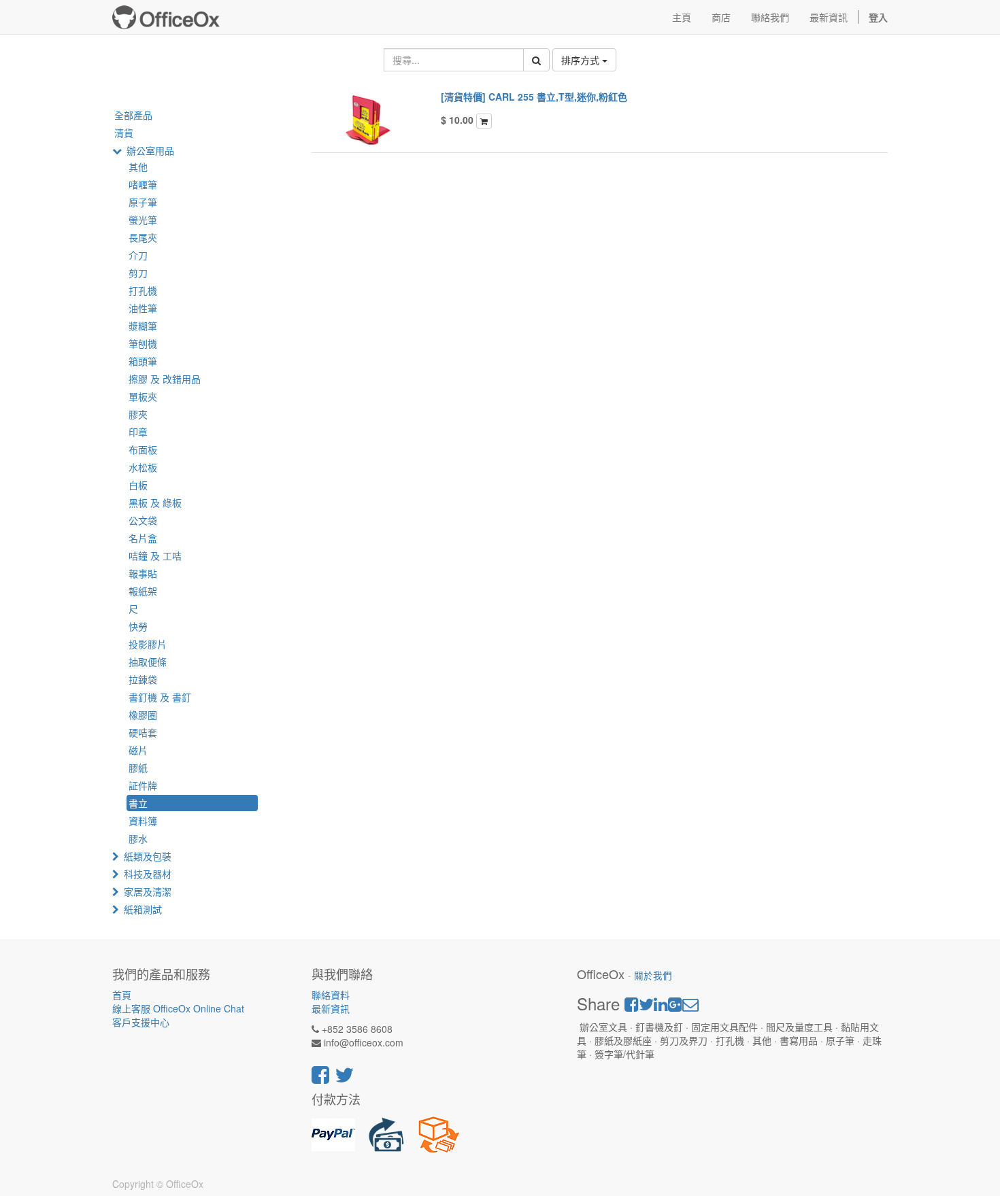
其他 (138, 166)
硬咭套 (143, 732)
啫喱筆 (143, 184)
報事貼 (143, 573)
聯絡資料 (331, 995)
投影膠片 (148, 644)
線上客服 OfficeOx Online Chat (178, 1008)
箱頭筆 (143, 361)
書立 (138, 803)
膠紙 (138, 767)
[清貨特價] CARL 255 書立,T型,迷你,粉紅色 (534, 96)
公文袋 (143, 520)
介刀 (138, 255)
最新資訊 (331, 1008)
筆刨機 (143, 343)
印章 (138, 432)
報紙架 (143, 591)
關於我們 (653, 975)
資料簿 (143, 820)
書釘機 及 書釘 (160, 697)
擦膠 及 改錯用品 (165, 379)
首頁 (121, 995)
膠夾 (138, 414)
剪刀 (138, 272)
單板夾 (143, 396)
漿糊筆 (143, 325)
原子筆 (143, 202)
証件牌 (143, 785)
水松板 (143, 467)
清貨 (123, 132)
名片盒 (143, 538)
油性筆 (143, 308)
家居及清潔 (147, 891)
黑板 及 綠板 (155, 502)
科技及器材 (147, 874)
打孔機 (143, 290)
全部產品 (133, 115)
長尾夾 (143, 237)
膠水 (138, 838)
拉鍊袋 (143, 679)
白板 (138, 485)
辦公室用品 (150, 150)
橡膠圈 (143, 714)
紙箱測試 (143, 909)
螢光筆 (143, 219)
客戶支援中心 (140, 1022)
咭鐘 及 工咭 (155, 555)
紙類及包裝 (147, 856)
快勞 (138, 626)
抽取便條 (148, 661)
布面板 (143, 449)
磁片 (138, 750)
